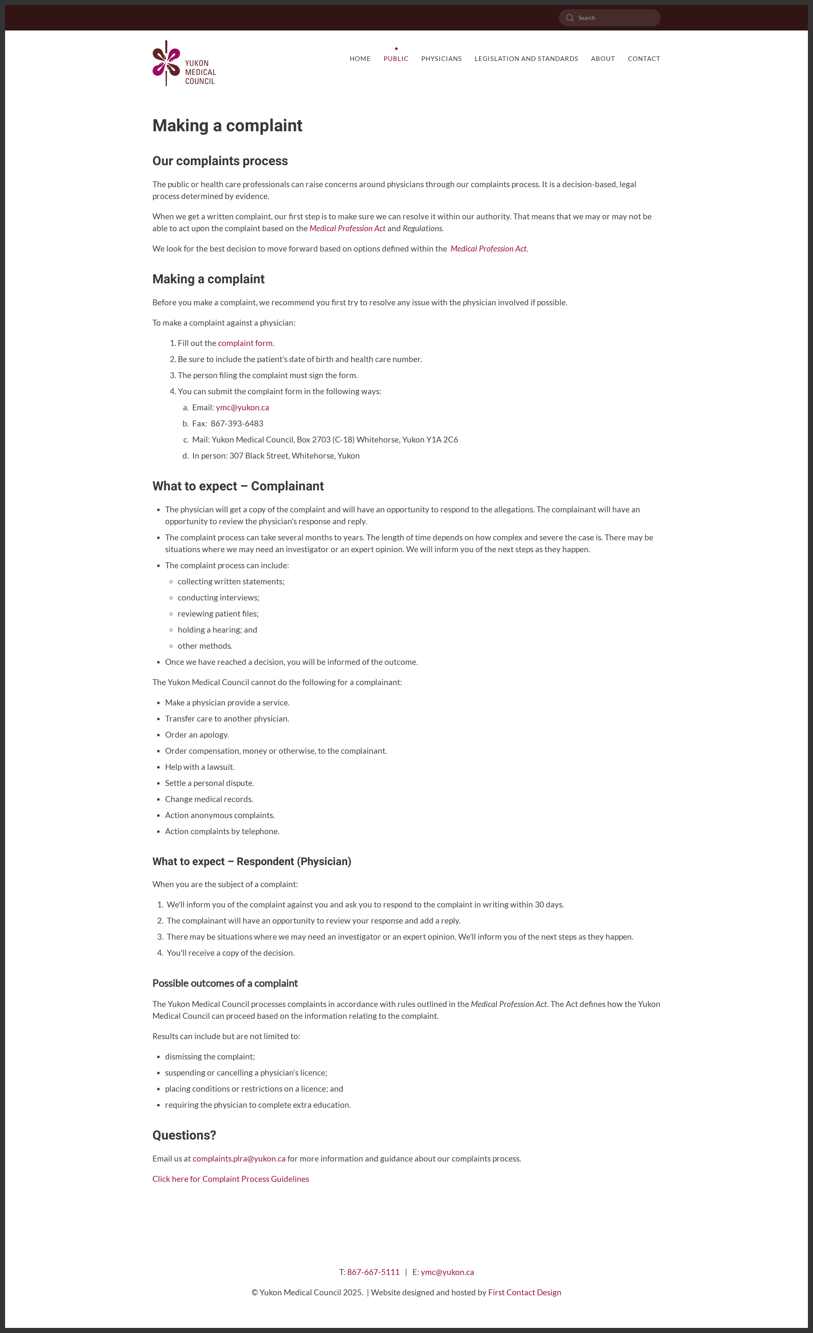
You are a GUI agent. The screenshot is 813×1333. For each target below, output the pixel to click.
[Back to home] (184, 63)
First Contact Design (524, 1292)
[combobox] (610, 17)
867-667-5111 (373, 1272)
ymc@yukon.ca (242, 407)
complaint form (245, 343)
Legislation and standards (526, 58)
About (603, 58)
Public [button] (396, 58)
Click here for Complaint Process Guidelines (230, 1179)
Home (360, 58)
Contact (644, 58)
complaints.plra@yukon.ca (239, 1158)
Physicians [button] (441, 58)
